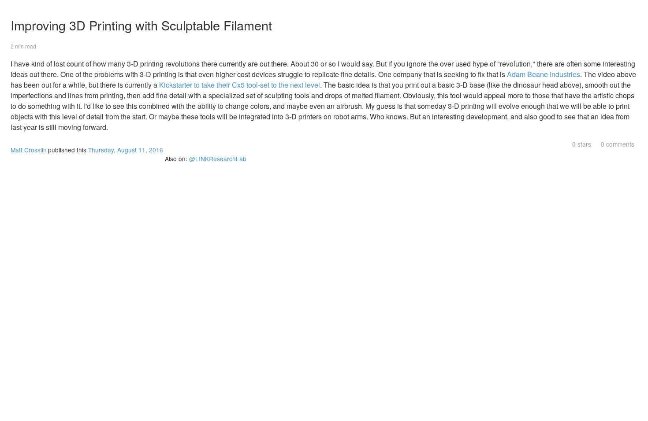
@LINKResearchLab (217, 158)
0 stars (581, 144)
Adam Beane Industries (543, 74)
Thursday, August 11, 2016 (125, 149)
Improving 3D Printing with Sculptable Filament (141, 25)
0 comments (617, 144)
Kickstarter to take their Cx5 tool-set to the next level (239, 85)
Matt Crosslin (29, 149)
